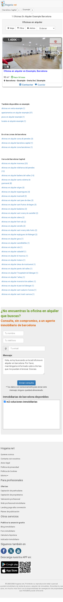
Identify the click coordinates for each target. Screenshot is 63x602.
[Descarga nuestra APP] (16, 567)
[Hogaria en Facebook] (4, 551)
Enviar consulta (26, 383)
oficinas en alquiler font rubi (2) (13, 222)
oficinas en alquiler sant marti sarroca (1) (17, 294)
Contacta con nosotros (10, 459)
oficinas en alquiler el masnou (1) (14, 256)
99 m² (24, 79)
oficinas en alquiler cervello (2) (13, 226)
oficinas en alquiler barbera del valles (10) (17, 176)
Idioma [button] (4, 475)
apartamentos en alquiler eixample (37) (17, 113)
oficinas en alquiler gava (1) (12, 239)
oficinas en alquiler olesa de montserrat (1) (18, 264)
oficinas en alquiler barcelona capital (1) (17, 143)
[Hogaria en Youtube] (19, 551)
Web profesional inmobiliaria (13, 503)
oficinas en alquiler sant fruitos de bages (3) (18, 205)
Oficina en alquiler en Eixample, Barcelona (25, 71)
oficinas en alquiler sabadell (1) (13, 252)
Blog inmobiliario (8, 527)
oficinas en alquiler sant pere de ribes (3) (17, 200)
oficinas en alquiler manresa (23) (14, 163)
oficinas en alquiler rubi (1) (11, 247)
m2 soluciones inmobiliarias (21, 401)
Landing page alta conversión (13, 507)
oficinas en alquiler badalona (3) (14, 209)
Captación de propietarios (12, 495)
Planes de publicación (10, 511)
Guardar (41, 84)
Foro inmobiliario (8, 531)
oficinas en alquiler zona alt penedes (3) (17, 139)
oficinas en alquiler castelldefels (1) (15, 243)
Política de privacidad (10, 467)
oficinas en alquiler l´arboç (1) (13, 277)
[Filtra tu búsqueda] (21, 28)
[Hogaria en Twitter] (11, 551)
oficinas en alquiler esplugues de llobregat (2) (19, 235)
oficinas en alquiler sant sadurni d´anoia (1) (18, 290)
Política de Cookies (9, 471)
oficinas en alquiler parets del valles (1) (16, 269)
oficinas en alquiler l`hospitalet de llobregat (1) (19, 273)
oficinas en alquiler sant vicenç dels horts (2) (19, 230)
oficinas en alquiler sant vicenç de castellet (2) (19, 213)
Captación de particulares (11, 491)
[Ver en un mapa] (11, 28)
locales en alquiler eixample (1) (13, 121)
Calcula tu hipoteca (9, 535)
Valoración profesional (10, 499)
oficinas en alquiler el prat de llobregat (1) (17, 286)
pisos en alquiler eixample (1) (13, 117)
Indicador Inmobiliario (10, 539)
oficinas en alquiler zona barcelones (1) (17, 147)
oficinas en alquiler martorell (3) (14, 196)
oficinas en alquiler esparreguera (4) (15, 192)
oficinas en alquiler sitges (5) (12, 188)
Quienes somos (7, 454)
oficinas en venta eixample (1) (13, 108)
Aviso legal (5, 463)
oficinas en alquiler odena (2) (12, 217)
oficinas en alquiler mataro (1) (13, 260)
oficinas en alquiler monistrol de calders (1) (18, 281)
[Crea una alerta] (31, 28)
